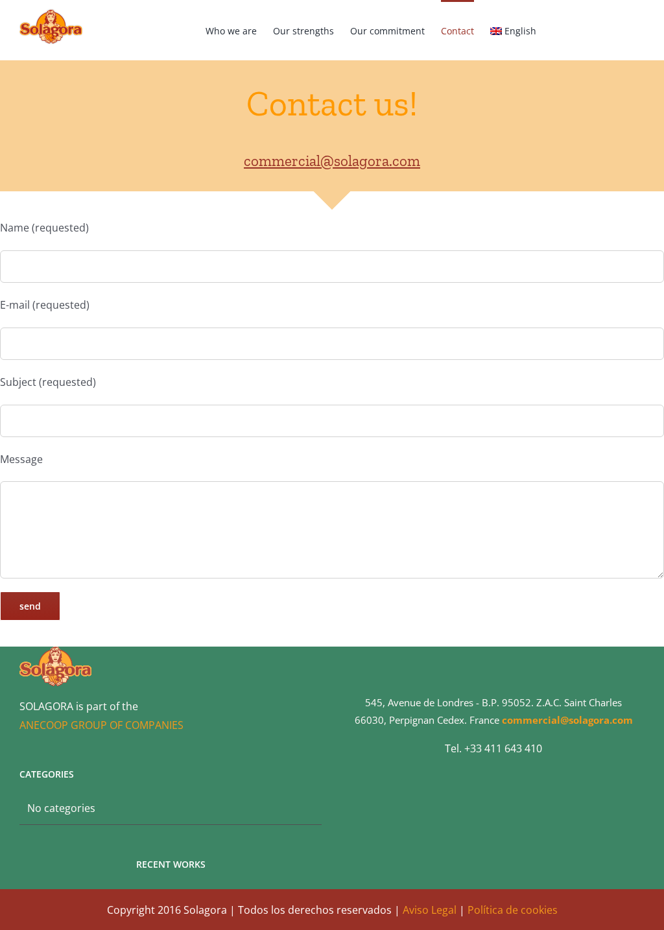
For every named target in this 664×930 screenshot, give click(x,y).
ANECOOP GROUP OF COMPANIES (101, 725)
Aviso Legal (429, 910)
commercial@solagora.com (332, 161)
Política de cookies (513, 910)
